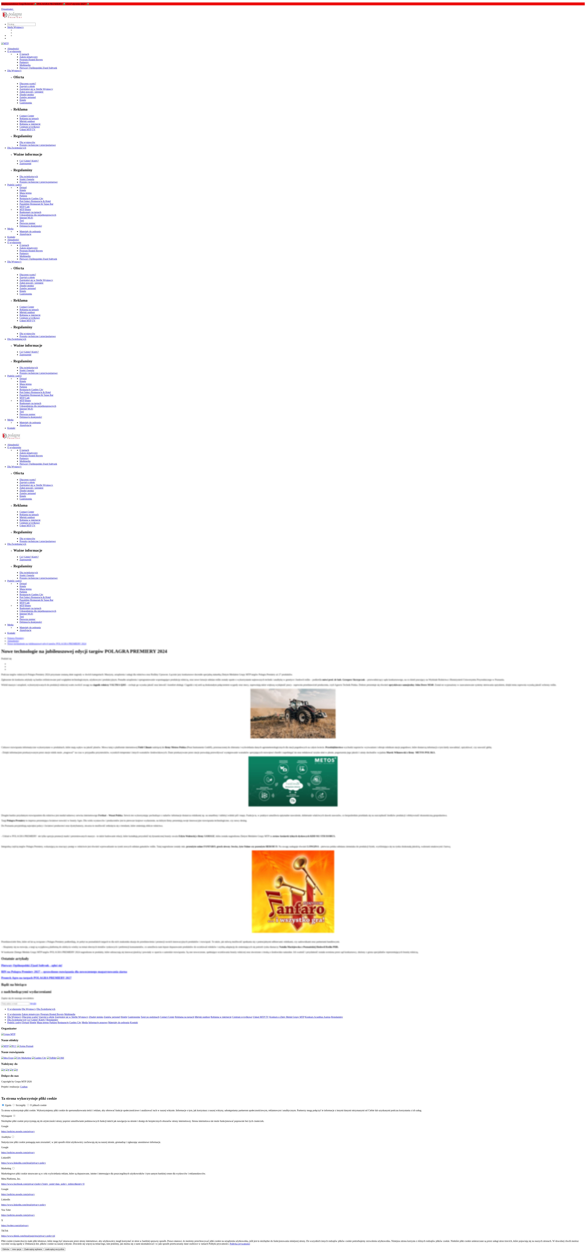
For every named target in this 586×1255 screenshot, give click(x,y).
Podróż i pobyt (14, 184)
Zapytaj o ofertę (27, 86)
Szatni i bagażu (27, 179)
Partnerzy (24, 62)
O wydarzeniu (14, 51)
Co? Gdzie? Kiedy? (29, 160)
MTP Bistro (25, 209)
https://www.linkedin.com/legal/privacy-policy (23, 1163)
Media (10, 228)
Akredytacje (25, 234)
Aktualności (13, 48)
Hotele (23, 100)
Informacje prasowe (98, 1022)
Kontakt (11, 237)
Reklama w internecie (30, 124)
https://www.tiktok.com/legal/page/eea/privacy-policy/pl (28, 1236)
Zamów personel (28, 97)
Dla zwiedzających (29, 176)
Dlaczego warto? (28, 83)
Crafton (23, 1086)
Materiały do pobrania (30, 231)
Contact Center (27, 115)
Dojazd (23, 187)
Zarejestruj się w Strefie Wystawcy (36, 89)
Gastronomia (26, 102)
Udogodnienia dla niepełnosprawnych (38, 215)
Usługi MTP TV (27, 129)
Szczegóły (21, 1105)
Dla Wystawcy (14, 70)
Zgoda (8, 1105)
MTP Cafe (25, 206)
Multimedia (25, 65)
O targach (24, 54)
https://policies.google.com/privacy (18, 1131)
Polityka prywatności (240, 1243)
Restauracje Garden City (31, 198)
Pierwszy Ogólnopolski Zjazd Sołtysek (38, 68)
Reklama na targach (29, 118)
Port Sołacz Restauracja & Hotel (35, 201)
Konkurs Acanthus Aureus (318, 1017)
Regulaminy (337, 1017)
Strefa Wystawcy (15, 27)
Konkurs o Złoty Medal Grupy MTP (286, 1017)
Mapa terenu (26, 193)
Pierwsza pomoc (27, 223)
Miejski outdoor (27, 121)
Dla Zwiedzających (16, 148)
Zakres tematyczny (29, 57)
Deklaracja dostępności (31, 226)
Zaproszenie (25, 163)
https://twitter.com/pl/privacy (15, 1225)
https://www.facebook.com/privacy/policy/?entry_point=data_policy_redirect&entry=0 (42, 1184)
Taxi (22, 220)
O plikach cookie (38, 1105)
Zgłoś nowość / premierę (31, 92)
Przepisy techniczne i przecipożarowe (38, 145)
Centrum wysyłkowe (30, 126)
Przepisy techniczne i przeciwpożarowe (39, 182)
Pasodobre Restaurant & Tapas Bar (36, 204)
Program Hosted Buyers (31, 59)
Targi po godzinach (150, 1017)
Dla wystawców (27, 142)
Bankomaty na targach (30, 212)
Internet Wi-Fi (26, 217)
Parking (23, 195)
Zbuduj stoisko (27, 94)
